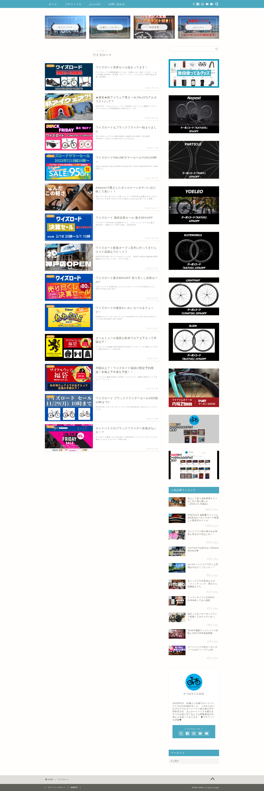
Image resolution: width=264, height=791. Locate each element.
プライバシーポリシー (56, 787)
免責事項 (74, 787)
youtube (95, 4)
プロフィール (73, 4)
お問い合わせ (116, 4)
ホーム (53, 4)
